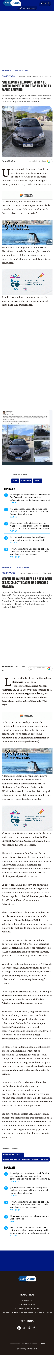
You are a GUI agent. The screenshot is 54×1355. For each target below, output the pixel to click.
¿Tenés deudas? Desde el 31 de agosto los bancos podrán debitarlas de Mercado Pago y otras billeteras (29, 512)
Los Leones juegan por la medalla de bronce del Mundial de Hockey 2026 (27, 538)
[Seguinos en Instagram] (29, 1327)
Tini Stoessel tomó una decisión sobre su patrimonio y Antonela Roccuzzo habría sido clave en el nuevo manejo (29, 551)
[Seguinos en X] (24, 1327)
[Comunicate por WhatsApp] (34, 1327)
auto (15, 480)
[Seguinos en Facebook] (18, 1327)
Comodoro (26, 480)
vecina (38, 480)
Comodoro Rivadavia (12, 1154)
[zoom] (27, 131)
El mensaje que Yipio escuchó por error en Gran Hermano (30, 1217)
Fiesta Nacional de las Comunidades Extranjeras (25, 1159)
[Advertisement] (27, 40)
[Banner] (27, 199)
